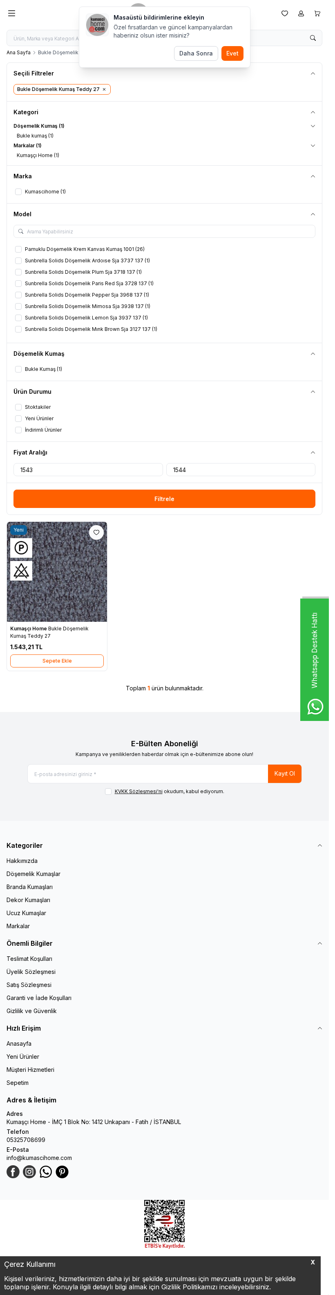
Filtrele (164, 498)
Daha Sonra (196, 53)
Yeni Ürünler (23, 1056)
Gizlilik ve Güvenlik (32, 1010)
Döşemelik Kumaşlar (33, 873)
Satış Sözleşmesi (29, 984)
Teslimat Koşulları (29, 958)
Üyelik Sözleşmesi (31, 971)
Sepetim (18, 1082)
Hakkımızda (22, 860)
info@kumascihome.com (39, 1157)
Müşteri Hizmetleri (30, 1069)
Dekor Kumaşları (28, 899)
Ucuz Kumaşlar (26, 912)
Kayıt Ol (285, 773)
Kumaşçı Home (29, 628)
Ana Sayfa (19, 52)
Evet (232, 53)
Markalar (18, 925)
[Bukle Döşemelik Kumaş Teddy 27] (57, 572)
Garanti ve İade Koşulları (39, 997)
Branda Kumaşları (30, 886)
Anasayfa (19, 1043)
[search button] (313, 38)
